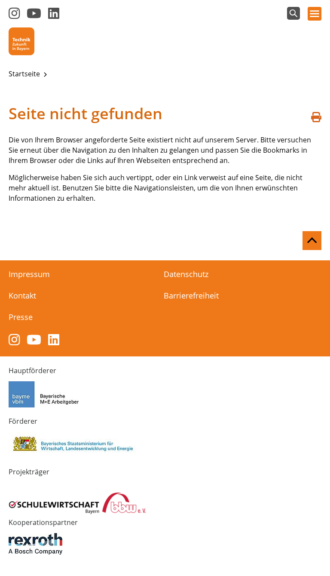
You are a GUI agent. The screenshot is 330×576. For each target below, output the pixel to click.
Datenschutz (186, 274)
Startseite (25, 73)
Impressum (29, 274)
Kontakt (22, 295)
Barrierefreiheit (191, 295)
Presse (21, 317)
